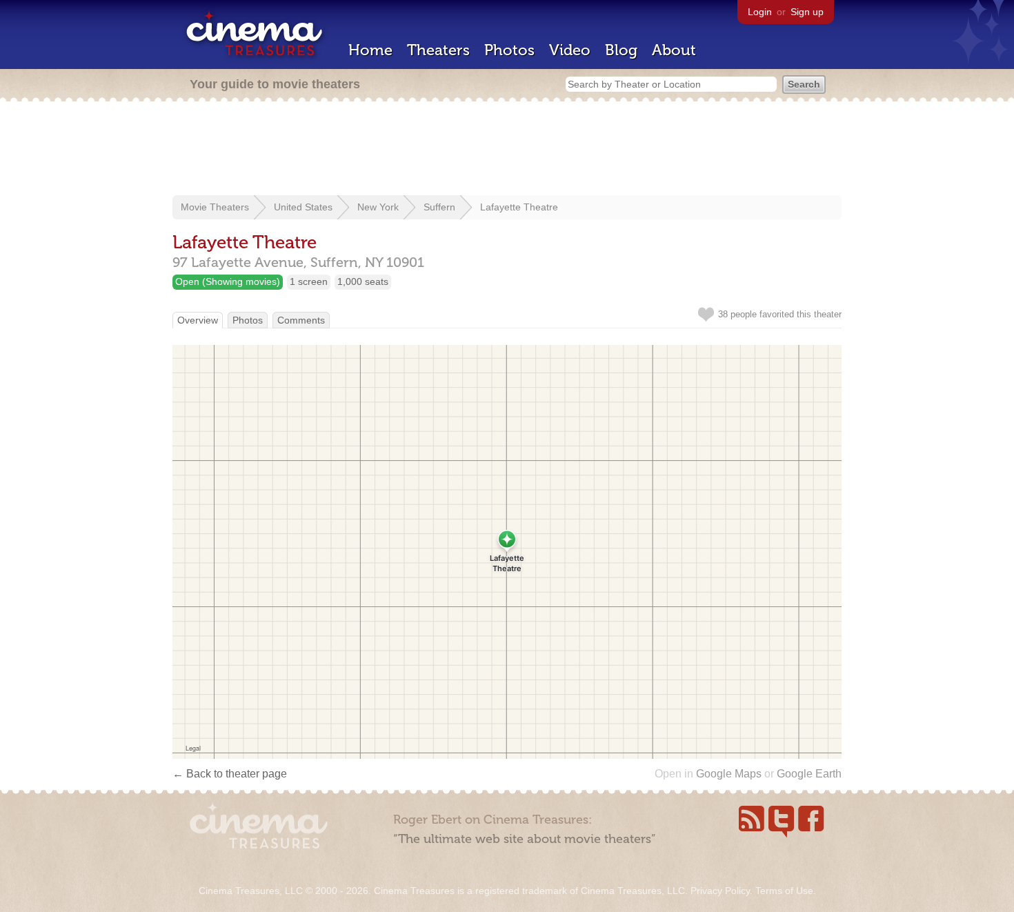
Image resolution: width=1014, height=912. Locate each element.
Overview (197, 320)
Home (370, 50)
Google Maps (729, 774)
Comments (301, 320)
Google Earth (809, 774)
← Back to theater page (229, 774)
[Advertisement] (507, 150)
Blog (621, 50)
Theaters (438, 50)
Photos (509, 50)
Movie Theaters (215, 206)
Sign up (807, 11)
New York (378, 206)
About (674, 50)
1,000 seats (362, 281)
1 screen (309, 281)
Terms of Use (784, 890)
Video (569, 50)
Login (760, 11)
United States (303, 206)
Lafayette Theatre (519, 206)
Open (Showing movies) (227, 281)
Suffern (439, 206)
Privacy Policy (720, 890)
